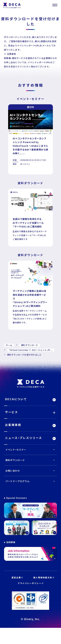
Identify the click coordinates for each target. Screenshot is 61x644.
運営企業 (16, 577)
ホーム (9, 345)
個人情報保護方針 (42, 577)
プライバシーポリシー (30, 583)
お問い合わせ (12, 470)
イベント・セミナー (15, 449)
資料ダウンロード (29, 345)
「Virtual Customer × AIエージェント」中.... (31, 350)
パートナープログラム (17, 481)
